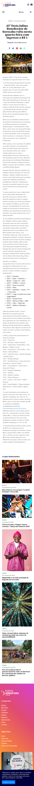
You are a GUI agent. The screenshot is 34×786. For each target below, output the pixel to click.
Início (3, 736)
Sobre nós (4, 738)
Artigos (3, 705)
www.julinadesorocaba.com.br (12, 408)
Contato (4, 743)
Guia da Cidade (6, 741)
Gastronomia (5, 720)
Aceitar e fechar (8, 782)
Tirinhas (4, 724)
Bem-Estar (4, 708)
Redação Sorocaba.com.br (17, 42)
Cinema (4, 710)
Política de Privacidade (9, 746)
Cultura (10, 21)
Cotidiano (4, 712)
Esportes (4, 717)
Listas (3, 722)
